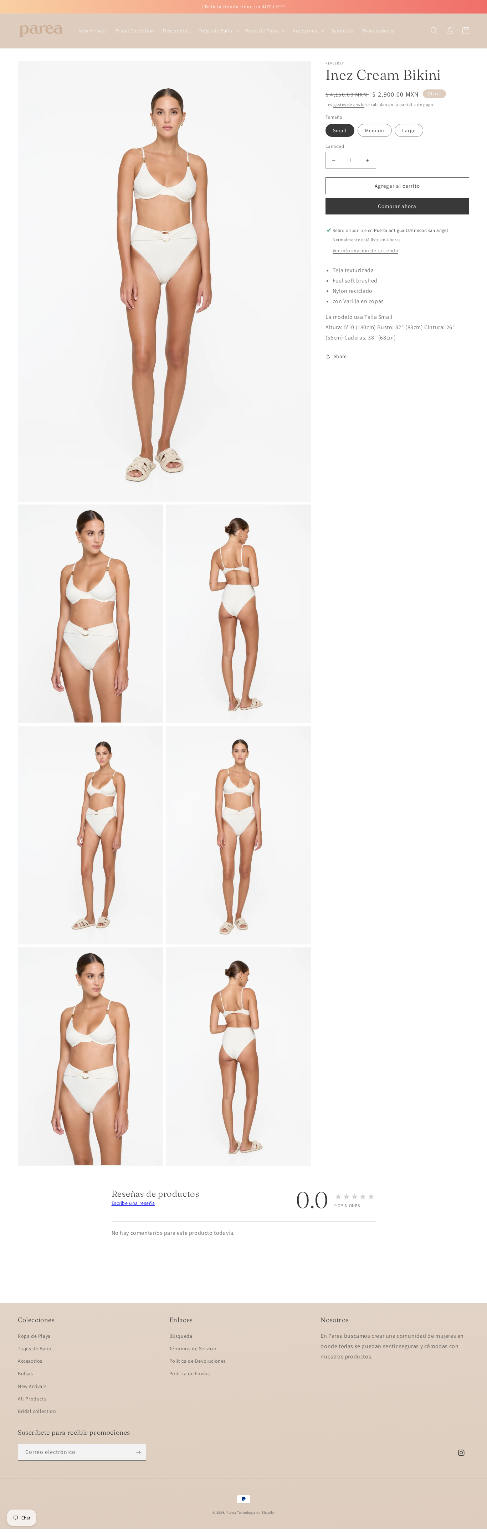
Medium (374, 130)
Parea (231, 1512)
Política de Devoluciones (197, 1361)
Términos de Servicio (193, 1348)
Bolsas (25, 1373)
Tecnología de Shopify (256, 1512)
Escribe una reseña (133, 1203)
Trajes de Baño (34, 1348)
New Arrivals (32, 1386)
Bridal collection (37, 1411)
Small (340, 130)
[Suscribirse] (138, 1452)
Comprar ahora (397, 206)
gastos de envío (349, 104)
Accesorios (30, 1361)
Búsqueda (181, 1336)
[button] (218, 30)
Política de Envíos (189, 1373)
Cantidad (334, 146)
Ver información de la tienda (365, 250)
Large (409, 130)
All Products (32, 1398)
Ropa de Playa (34, 1336)
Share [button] (340, 356)
